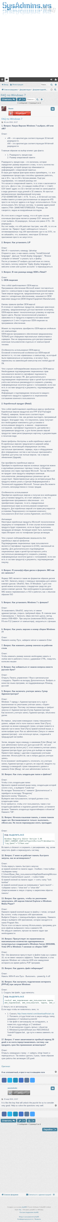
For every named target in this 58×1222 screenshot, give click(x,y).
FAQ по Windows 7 (13, 95)
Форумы (7, 80)
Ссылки (2, 80)
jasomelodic (12, 1088)
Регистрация (17, 85)
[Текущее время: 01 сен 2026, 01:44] (51, 89)
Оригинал (5, 1066)
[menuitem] (55, 89)
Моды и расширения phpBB (29, 1217)
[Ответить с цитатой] (53, 109)
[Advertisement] (29, 47)
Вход (6, 85)
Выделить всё (16, 835)
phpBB (24, 1207)
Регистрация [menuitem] (56, 80)
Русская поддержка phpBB (29, 1212)
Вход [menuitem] (52, 80)
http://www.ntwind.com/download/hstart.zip (35, 1014)
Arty (20, 1209)
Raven (10, 108)
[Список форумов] (29, 8)
